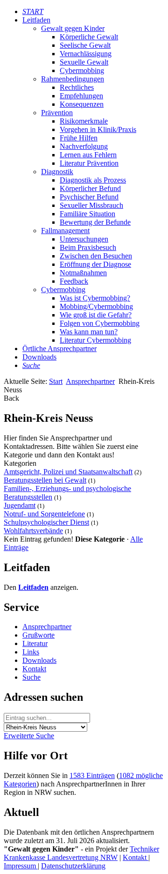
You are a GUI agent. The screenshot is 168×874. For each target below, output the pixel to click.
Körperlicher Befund (90, 188)
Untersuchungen (84, 239)
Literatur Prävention (89, 163)
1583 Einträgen (92, 775)
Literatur (35, 643)
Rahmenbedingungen (72, 79)
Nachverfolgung (84, 146)
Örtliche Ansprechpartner (59, 349)
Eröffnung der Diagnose (95, 264)
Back (11, 398)
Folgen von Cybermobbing (100, 323)
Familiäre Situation (87, 214)
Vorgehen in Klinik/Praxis (98, 129)
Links (30, 652)
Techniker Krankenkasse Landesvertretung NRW (81, 853)
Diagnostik (57, 172)
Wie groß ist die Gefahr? (96, 315)
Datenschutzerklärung (73, 866)
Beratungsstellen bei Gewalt (45, 480)
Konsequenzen (82, 104)
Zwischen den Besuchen (96, 256)
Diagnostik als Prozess (93, 180)
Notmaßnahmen (83, 273)
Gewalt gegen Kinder (73, 28)
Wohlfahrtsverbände (33, 531)
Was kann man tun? (89, 332)
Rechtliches (77, 87)
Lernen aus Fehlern (88, 155)
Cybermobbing (82, 70)
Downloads (39, 357)
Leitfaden (36, 20)
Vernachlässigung (86, 54)
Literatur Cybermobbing (95, 340)
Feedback (74, 281)
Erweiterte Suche (29, 736)
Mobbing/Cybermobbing (96, 306)
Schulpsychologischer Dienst (46, 522)
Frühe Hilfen (79, 138)
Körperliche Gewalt (89, 37)
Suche (31, 677)
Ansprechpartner (90, 381)
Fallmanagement (65, 231)
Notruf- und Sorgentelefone (44, 514)
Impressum (21, 866)
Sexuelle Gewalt (84, 62)
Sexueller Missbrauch (91, 205)
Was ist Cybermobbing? (95, 298)
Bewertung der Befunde (95, 222)
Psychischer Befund (89, 197)
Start (56, 381)
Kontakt (34, 669)
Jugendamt (19, 505)
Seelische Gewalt (85, 45)
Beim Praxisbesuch (88, 247)
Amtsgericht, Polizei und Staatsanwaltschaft (68, 472)
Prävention (57, 113)
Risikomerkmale (84, 121)
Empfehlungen (81, 96)
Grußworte (38, 635)
